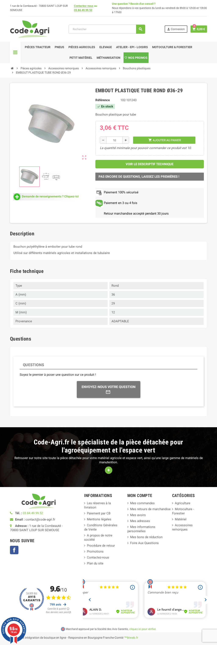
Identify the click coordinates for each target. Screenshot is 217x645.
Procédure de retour (101, 545)
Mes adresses (140, 521)
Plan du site (95, 563)
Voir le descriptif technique (149, 164)
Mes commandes (142, 503)
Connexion (176, 29)
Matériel (180, 519)
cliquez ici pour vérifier (142, 629)
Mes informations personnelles (141, 529)
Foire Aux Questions (144, 543)
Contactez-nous (83, 5)
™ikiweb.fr (131, 637)
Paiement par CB (98, 513)
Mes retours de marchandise (150, 509)
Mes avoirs (138, 515)
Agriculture (182, 503)
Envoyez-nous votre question (108, 387)
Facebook (14, 550)
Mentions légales (99, 519)
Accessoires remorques (182, 527)
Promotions (95, 551)
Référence (102, 100)
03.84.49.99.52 (83, 10)
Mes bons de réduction (146, 537)
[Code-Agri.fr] (29, 29)
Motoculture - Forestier (183, 511)
